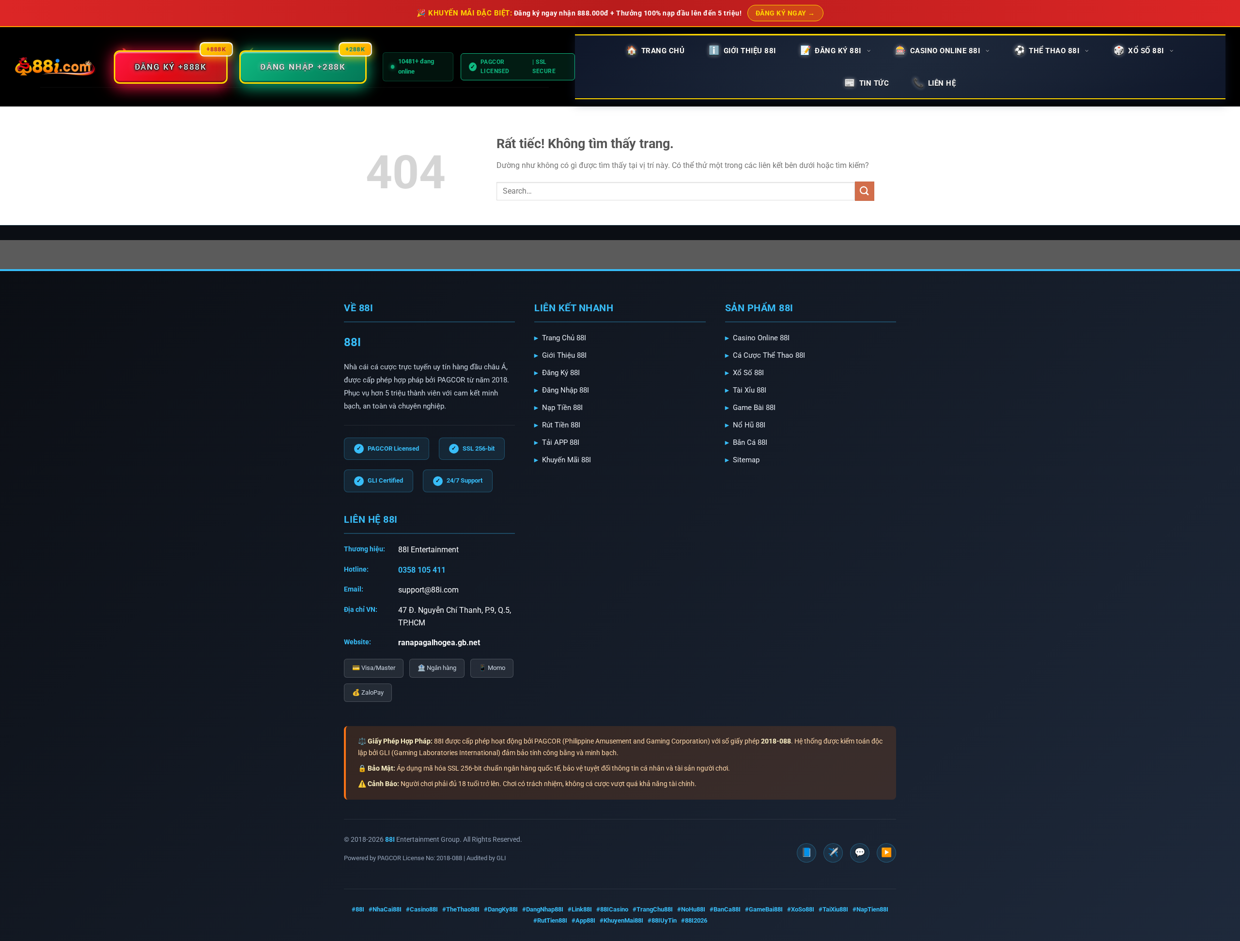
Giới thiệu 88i (750, 50)
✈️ (833, 852)
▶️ (886, 852)
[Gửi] (864, 191)
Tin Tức (874, 83)
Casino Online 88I (761, 338)
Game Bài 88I (754, 407)
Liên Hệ (942, 83)
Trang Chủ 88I (564, 338)
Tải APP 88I (560, 442)
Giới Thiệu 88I (564, 355)
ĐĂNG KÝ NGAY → (785, 13)
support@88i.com (428, 589)
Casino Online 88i (945, 50)
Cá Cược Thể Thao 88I (769, 355)
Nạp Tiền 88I (562, 407)
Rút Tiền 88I (561, 425)
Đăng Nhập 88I (565, 390)
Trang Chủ (663, 50)
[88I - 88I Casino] (55, 67)
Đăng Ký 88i (838, 50)
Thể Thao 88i (1054, 50)
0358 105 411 (422, 570)
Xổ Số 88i (1146, 50)
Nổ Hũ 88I (749, 425)
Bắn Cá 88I (750, 442)
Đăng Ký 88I (561, 372)
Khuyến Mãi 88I (566, 459)
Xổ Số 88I (748, 372)
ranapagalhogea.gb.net (439, 642)
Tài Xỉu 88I (749, 390)
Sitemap (746, 459)
